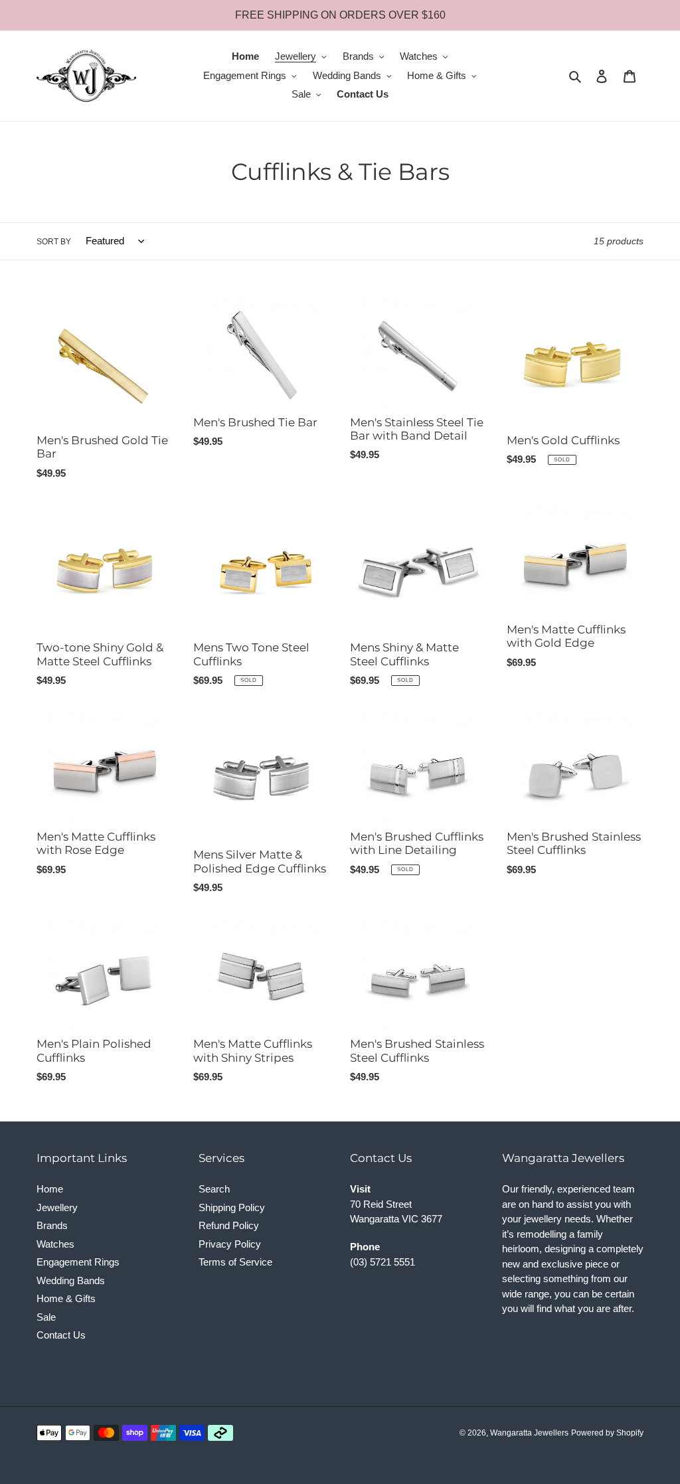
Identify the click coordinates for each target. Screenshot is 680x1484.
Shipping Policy (232, 1207)
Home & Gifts (66, 1298)
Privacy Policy (230, 1244)
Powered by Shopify (607, 1433)
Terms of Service (235, 1262)
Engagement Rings (78, 1262)
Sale (46, 1317)
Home (50, 1189)
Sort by (54, 241)
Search (214, 1189)
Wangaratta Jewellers (529, 1433)
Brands (52, 1225)
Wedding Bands (71, 1280)
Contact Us (61, 1335)
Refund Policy (229, 1225)
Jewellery (57, 1207)
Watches (55, 1244)
